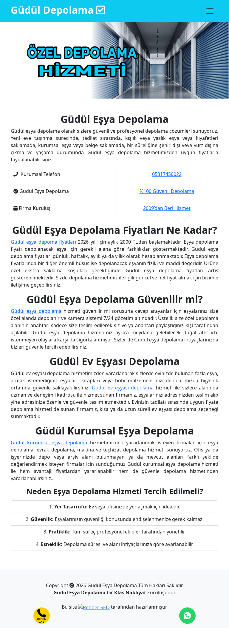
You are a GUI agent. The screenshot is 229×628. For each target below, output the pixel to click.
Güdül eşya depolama (36, 311)
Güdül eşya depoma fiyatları (43, 242)
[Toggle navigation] (210, 11)
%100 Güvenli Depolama (167, 191)
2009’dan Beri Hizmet (167, 208)
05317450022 (167, 174)
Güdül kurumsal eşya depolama (49, 442)
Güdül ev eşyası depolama (123, 387)
